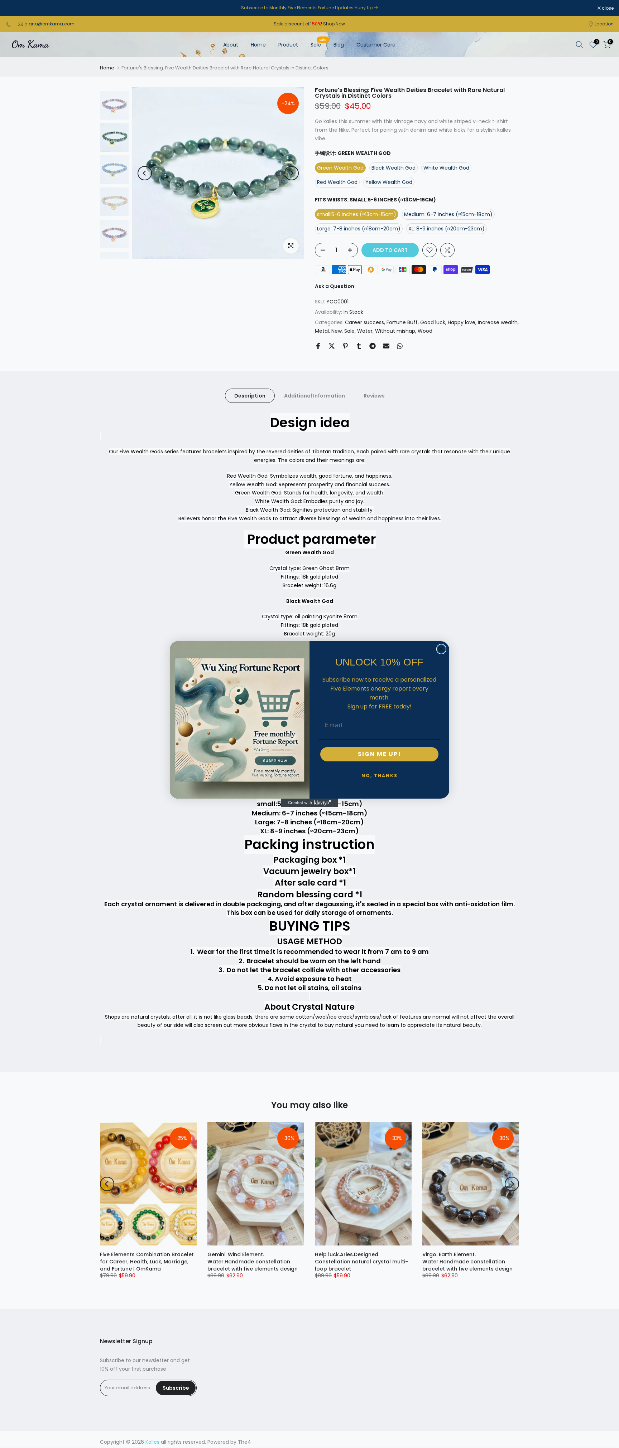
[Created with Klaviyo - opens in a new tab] (309, 803)
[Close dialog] (441, 649)
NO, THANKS (379, 775)
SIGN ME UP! (379, 754)
